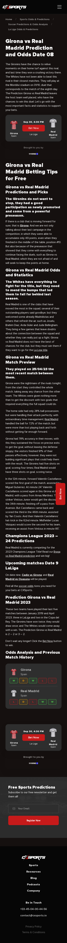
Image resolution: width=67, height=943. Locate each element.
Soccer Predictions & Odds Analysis (28, 24)
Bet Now (33, 128)
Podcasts (33, 884)
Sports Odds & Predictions (34, 19)
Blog (33, 878)
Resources (33, 871)
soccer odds (26, 586)
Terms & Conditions (33, 932)
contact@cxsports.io (33, 915)
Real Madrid (51, 419)
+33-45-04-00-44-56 (33, 909)
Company (33, 890)
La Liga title (40, 350)
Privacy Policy (34, 926)
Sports (33, 865)
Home (8, 19)
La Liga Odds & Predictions (23, 29)
